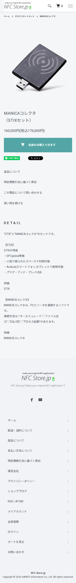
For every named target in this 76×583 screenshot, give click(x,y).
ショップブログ (17, 491)
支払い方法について (20, 450)
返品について (12, 171)
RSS (10, 501)
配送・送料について (20, 430)
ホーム (7, 16)
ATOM (19, 501)
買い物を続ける (13, 203)
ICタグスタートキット (24, 16)
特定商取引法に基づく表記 (20, 182)
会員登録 (13, 521)
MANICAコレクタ (48, 16)
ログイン (13, 531)
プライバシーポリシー (21, 481)
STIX (7, 288)
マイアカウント (17, 511)
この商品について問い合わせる (23, 192)
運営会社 (13, 471)
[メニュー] (70, 6)
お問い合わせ (16, 552)
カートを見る (16, 541)
